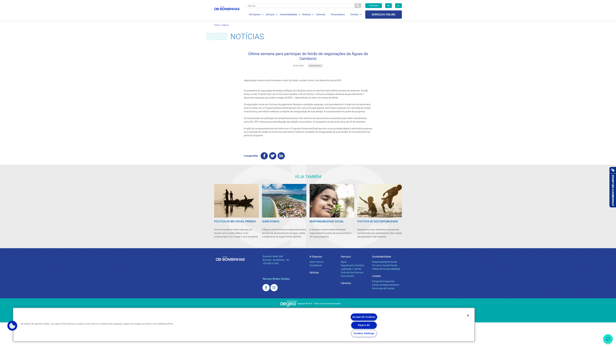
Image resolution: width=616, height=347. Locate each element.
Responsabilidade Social (384, 262)
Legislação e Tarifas (351, 269)
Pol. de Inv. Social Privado (384, 265)
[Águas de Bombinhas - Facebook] (266, 287)
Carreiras (320, 14)
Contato (376, 276)
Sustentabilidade (381, 256)
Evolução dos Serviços (352, 272)
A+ (388, 5)
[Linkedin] (281, 156)
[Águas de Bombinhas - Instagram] (274, 287)
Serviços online (383, 14)
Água (343, 262)
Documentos (347, 276)
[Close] (468, 315)
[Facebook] (264, 156)
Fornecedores (338, 14)
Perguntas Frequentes (383, 281)
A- (398, 5)
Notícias (225, 25)
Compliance (316, 265)
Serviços (346, 256)
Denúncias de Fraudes (383, 288)
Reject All (364, 325)
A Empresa (316, 256)
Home (217, 25)
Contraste (373, 5)
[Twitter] (272, 156)
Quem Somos (317, 262)
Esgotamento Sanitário (352, 265)
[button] (12, 326)
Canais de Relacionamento (385, 285)
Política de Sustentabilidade (386, 269)
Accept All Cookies (363, 317)
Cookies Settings (364, 333)
